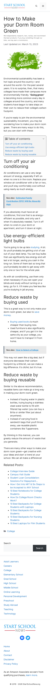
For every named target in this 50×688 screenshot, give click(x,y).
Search (7, 543)
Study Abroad (11, 605)
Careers (8, 566)
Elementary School (13, 574)
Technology (10, 613)
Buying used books (20, 321)
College (11, 531)
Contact (8, 655)
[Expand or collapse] (43, 139)
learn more (31, 675)
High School (10, 583)
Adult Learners (11, 561)
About (7, 651)
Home (7, 646)
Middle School (11, 587)
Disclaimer (9, 659)
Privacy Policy (11, 664)
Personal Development (15, 596)
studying (34, 247)
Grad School (10, 579)
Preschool (9, 600)
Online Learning (12, 592)
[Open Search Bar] (36, 6)
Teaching (8, 609)
